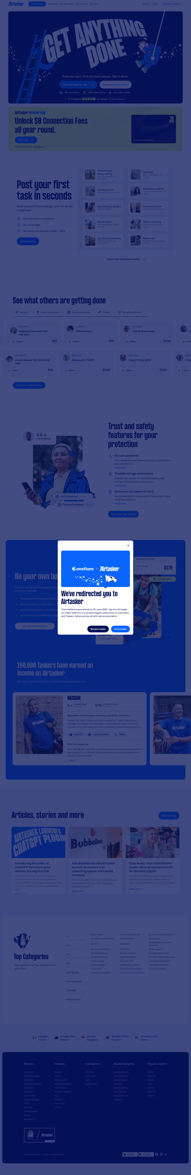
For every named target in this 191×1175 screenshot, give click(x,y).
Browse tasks (98, 629)
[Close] (128, 546)
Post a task (120, 629)
